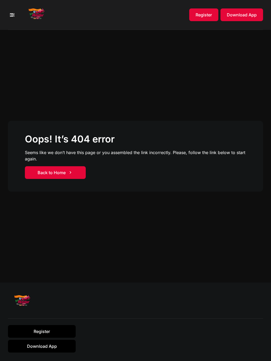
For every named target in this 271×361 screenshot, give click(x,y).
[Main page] (38, 14)
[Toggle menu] (12, 15)
